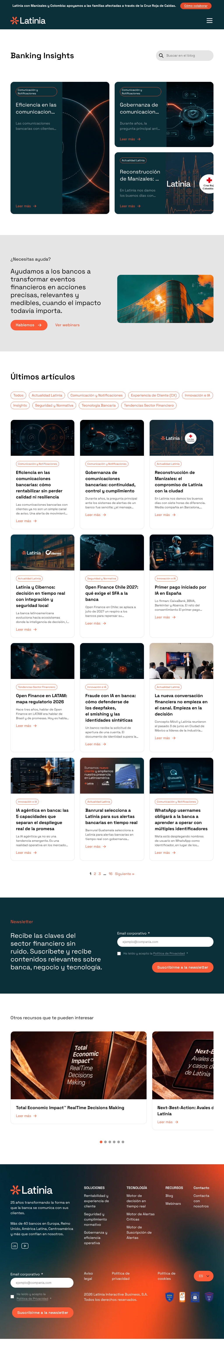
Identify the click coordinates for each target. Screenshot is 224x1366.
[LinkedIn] (14, 1227)
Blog (169, 1177)
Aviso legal (88, 1257)
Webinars (173, 1185)
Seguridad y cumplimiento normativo (95, 1200)
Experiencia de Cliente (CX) (154, 395)
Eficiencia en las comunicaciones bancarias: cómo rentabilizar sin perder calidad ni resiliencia (39, 485)
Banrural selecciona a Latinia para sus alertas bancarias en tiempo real (111, 816)
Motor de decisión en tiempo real (136, 1182)
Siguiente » (124, 874)
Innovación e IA (197, 395)
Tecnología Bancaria (99, 405)
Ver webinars (67, 325)
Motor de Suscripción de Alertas (139, 1213)
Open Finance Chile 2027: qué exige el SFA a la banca (111, 593)
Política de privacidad (121, 1257)
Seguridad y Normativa (54, 405)
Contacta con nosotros (201, 1182)
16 (110, 874)
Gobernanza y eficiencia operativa (95, 1219)
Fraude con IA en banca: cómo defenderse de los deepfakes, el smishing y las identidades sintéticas (110, 708)
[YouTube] (25, 1227)
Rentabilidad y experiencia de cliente (96, 1182)
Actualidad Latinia (133, 160)
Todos (18, 395)
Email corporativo (132, 933)
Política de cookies (166, 1257)
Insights (20, 405)
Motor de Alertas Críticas (140, 1198)
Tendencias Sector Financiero (149, 405)
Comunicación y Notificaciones (28, 91)
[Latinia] (28, 21)
